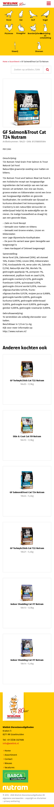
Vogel (45, 20)
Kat (21, 20)
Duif (33, 20)
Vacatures (9, 767)
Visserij (15, 51)
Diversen (39, 51)
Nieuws (8, 763)
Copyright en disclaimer (35, 798)
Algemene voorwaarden (13, 798)
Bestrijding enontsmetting (45, 36)
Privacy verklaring (12, 801)
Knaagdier (21, 33)
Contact (8, 759)
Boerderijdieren (33, 34)
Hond (8, 20)
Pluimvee (9, 34)
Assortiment (14, 62)
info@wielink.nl (11, 743)
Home (5, 62)
